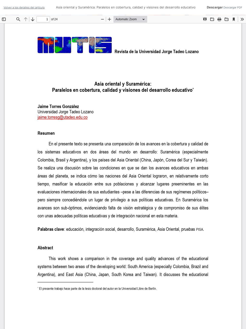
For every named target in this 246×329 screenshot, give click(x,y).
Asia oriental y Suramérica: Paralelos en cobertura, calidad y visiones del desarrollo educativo (126, 7)
